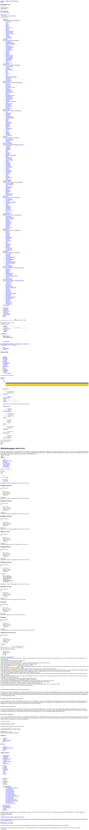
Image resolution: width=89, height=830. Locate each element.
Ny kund (5, 330)
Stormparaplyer (9, 96)
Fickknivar (8, 268)
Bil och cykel (8, 84)
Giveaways (8, 233)
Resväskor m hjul (9, 298)
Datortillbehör (8, 41)
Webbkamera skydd (10, 42)
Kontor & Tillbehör (7, 181)
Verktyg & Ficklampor (7, 266)
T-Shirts (7, 174)
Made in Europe (6, 314)
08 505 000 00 (4, 345)
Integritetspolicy (6, 806)
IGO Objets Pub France (11, 794)
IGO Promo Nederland (10, 803)
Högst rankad (6, 465)
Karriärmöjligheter (7, 740)
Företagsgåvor (6, 63)
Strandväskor (8, 301)
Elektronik (5, 39)
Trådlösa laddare (9, 56)
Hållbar (4, 739)
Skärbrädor (8, 125)
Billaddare (8, 54)
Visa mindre (7, 455)
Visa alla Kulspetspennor (11, 261)
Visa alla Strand (9, 106)
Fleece (7, 151)
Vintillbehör (8, 134)
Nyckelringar (8, 240)
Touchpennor (8, 260)
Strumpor (8, 172)
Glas (7, 22)
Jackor (7, 156)
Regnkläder (8, 165)
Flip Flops (8, 152)
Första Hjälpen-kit (9, 217)
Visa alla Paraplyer (9, 97)
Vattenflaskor (8, 36)
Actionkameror (9, 46)
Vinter (7, 75)
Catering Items (9, 198)
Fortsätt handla (6, 341)
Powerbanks (8, 60)
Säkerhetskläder (9, 166)
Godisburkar (8, 206)
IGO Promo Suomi (10, 798)
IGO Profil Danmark (10, 793)
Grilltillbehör (8, 90)
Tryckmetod (5, 429)
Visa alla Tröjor (9, 177)
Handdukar (8, 114)
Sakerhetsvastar (9, 274)
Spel (7, 241)
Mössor (7, 161)
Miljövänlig (5, 309)
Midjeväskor (8, 291)
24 (1, 472)
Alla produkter (6, 305)
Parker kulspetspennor (10, 259)
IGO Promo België (10, 790)
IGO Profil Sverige (7, 786)
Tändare (7, 246)
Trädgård (7, 107)
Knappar (7, 232)
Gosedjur (8, 234)
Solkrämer (8, 226)
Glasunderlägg (9, 113)
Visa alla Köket (9, 128)
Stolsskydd (8, 86)
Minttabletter (8, 207)
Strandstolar (8, 104)
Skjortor (7, 168)
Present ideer (8, 68)
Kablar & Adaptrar (9, 55)
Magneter (8, 131)
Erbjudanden (6, 308)
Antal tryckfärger (6, 406)
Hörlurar (7, 52)
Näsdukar (8, 225)
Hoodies (7, 176)
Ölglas (7, 26)
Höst (7, 70)
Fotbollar (7, 100)
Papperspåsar (8, 292)
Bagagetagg (8, 295)
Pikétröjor (8, 162)
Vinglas (7, 25)
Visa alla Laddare (9, 58)
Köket (7, 120)
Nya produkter (6, 313)
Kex (6, 211)
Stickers (7, 243)
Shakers (7, 29)
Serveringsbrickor (9, 199)
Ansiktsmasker (9, 216)
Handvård (8, 220)
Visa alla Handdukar (10, 117)
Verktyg (7, 277)
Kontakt (4, 749)
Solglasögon (8, 170)
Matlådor (7, 124)
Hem (4, 347)
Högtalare (8, 50)
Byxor (7, 150)
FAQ (4, 316)
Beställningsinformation (8, 747)
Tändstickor (8, 245)
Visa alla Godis (9, 210)
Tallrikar (7, 132)
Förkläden (8, 129)
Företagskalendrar (9, 140)
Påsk (7, 72)
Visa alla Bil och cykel (10, 87)
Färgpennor (8, 254)
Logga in (5, 331)
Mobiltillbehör (9, 59)
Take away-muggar (10, 31)
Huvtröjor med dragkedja (11, 155)
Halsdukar (8, 154)
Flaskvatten (8, 203)
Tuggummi (8, 209)
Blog (4, 741)
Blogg (4, 315)
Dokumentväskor (9, 286)
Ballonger (8, 231)
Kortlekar (8, 236)
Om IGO (5, 738)
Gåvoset (7, 67)
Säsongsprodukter (9, 69)
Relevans (3, 457)
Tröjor (7, 175)
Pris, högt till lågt (6, 464)
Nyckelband (8, 238)
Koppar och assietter (10, 33)
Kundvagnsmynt (9, 237)
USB (7, 61)
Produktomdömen (6, 411)
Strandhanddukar (9, 103)
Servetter (7, 200)
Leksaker (8, 239)
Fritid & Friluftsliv (7, 81)
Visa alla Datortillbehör (10, 43)
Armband (8, 147)
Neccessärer (8, 224)
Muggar (7, 34)
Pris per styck (6, 388)
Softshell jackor (9, 157)
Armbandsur (8, 148)
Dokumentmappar (9, 193)
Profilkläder (8, 164)
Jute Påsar (8, 288)
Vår (6, 74)
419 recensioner (10, 657)
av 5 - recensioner (7, 1)
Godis (7, 204)
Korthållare (8, 188)
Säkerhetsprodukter (10, 273)
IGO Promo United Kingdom (12, 800)
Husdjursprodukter (9, 91)
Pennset (7, 264)
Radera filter (5, 480)
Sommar (7, 73)
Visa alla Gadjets (9, 49)
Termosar (8, 35)
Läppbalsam (8, 223)
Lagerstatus (5, 394)
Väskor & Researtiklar (7, 279)
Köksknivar (8, 123)
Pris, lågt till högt (6, 463)
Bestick (7, 121)
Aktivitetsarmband (9, 47)
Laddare (7, 53)
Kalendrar (5, 136)
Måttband (8, 272)
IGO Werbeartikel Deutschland (12, 796)
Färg (4, 380)
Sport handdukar (9, 116)
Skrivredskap (6, 251)
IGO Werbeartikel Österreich (12, 787)
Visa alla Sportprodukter (11, 101)
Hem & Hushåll (6, 109)
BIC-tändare (8, 247)
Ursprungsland (6, 432)
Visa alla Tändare (9, 248)
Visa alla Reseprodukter (11, 297)
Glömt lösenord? (6, 328)
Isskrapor (8, 271)
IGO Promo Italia (9, 789)
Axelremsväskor (9, 281)
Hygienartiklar (9, 222)
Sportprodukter (9, 99)
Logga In (5, 326)
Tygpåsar (8, 282)
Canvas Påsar (8, 284)
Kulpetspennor (6, 755)
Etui (6, 185)
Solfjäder (7, 169)
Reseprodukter (9, 294)
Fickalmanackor (9, 138)
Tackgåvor (8, 79)
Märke (4, 424)
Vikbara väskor (9, 302)
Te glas (7, 24)
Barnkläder (8, 149)
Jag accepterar (4, 828)
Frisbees (7, 88)
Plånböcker (8, 163)
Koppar (7, 28)
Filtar (7, 111)
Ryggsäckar (8, 299)
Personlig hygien (6, 213)
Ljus (7, 130)
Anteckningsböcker (10, 183)
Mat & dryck (5, 196)
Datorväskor (8, 285)
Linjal (7, 189)
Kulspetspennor (9, 258)
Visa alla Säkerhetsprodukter (11, 275)
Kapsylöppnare (9, 122)
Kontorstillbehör (9, 186)
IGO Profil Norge (9, 801)
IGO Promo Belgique (10, 791)
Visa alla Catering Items (11, 202)
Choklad (7, 205)
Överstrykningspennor (10, 263)
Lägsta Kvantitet (6, 397)
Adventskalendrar (9, 66)
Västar (7, 178)
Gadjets (7, 45)
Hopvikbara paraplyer (10, 95)
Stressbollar (8, 244)
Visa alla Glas (8, 27)
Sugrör (7, 127)
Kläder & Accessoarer (7, 143)
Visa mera (3, 455)
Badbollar (8, 83)
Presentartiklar (6, 229)
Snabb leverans (9, 77)
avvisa (14, 827)
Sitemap (4, 809)
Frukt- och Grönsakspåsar (11, 287)
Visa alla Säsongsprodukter (11, 76)
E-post (15, 345)
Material (5, 417)
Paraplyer (8, 94)
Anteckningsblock (9, 184)
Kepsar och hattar (9, 159)
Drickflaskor (5, 19)
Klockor (7, 118)
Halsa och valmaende (10, 218)
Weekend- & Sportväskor (11, 293)
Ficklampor (8, 270)
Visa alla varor (9, 38)
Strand (7, 102)
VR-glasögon (8, 48)
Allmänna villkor (6, 805)
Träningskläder (9, 171)
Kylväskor (8, 289)
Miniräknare (8, 190)
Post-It (7, 192)
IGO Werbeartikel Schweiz (11, 799)
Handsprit (8, 219)
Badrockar (8, 115)
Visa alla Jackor (9, 158)
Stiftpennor (8, 256)
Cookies (5, 808)
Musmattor (8, 191)
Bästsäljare (5, 312)
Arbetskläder (8, 145)
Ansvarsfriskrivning (7, 807)
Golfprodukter (9, 89)
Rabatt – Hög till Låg (7, 461)
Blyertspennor (9, 253)
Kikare (7, 93)
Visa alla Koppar (9, 32)
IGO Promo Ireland (10, 797)
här (79, 827)
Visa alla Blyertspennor (10, 257)
